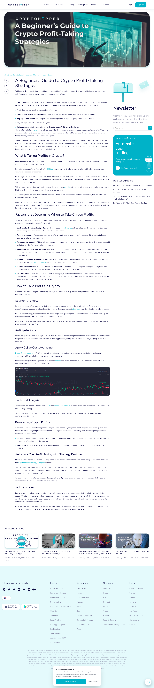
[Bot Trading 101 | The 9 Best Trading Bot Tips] (132, 541)
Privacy (106, 611)
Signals (132, 593)
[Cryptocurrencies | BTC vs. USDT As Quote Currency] (58, 541)
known (34, 130)
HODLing (49, 169)
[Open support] (148, 682)
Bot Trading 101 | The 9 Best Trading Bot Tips (130, 203)
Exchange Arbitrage (58, 593)
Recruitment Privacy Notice (114, 624)
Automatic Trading (57, 588)
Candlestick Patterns (85, 620)
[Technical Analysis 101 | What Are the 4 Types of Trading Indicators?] (95, 541)
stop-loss (76, 309)
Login (130, 5)
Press (105, 597)
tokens (58, 361)
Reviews (132, 602)
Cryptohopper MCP (58, 638)
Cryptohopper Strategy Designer (31, 463)
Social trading (55, 602)
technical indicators (62, 406)
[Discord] (19, 589)
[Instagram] (29, 589)
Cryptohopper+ (83, 624)
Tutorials (80, 593)
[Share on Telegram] (6, 91)
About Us (107, 588)
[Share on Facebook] (6, 80)
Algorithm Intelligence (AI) (60, 606)
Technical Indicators (85, 615)
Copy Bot (54, 611)
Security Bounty (109, 620)
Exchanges (81, 629)
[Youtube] (24, 589)
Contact (106, 602)
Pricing (71, 5)
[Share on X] (6, 86)
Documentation (83, 597)
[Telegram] (14, 589)
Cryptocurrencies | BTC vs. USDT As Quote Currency (129, 190)
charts (48, 406)
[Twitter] (9, 589)
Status (132, 624)
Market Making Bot (57, 597)
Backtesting (55, 629)
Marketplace (83, 5)
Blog (78, 611)
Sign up (141, 5)
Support (106, 615)
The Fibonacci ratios (38, 262)
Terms (105, 606)
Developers (134, 620)
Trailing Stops (55, 615)
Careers (106, 593)
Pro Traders (133, 611)
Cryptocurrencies (136, 588)
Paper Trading (55, 620)
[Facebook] (4, 589)
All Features (55, 643)
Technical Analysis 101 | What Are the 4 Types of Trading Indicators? (131, 197)
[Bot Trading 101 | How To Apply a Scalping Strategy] (21, 541)
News (79, 606)
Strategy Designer (57, 624)
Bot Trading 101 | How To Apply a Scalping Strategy (132, 185)
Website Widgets (136, 615)
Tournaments (55, 634)
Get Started (81, 588)
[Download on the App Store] (11, 607)
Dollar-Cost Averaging (24, 353)
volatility (67, 187)
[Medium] (34, 589)
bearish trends (66, 228)
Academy (80, 602)
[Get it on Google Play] (30, 607)
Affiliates (133, 606)
